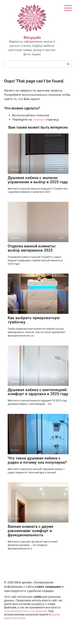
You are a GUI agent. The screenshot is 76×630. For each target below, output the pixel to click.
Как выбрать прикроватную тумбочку (34, 320)
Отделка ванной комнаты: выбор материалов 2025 (32, 248)
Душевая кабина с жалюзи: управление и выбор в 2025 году (38, 179)
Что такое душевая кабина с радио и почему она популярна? (37, 460)
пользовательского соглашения (25, 611)
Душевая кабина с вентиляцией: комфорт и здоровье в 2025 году (38, 391)
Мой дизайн (32, 37)
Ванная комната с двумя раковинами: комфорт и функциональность (30, 530)
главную (39, 119)
